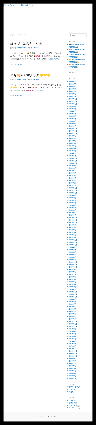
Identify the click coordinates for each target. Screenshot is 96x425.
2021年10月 (73, 222)
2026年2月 (72, 96)
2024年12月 (73, 128)
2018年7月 (72, 304)
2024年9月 (72, 136)
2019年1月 (72, 289)
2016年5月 (72, 368)
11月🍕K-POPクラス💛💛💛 (30, 75)
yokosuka (36, 48)
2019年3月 (72, 284)
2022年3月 (72, 210)
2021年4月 (72, 235)
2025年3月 (72, 121)
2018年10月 (73, 297)
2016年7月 (72, 363)
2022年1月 (72, 215)
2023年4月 (72, 178)
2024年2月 (72, 153)
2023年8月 (72, 168)
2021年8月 (72, 227)
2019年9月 (72, 269)
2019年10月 (73, 267)
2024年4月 (72, 148)
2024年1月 (72, 156)
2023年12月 (73, 158)
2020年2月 (72, 257)
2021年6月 (72, 230)
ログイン (72, 400)
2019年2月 (72, 287)
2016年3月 (72, 373)
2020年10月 (73, 245)
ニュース (72, 389)
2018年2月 (72, 316)
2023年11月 (73, 161)
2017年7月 (72, 334)
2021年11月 (73, 220)
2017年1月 (72, 348)
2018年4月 (72, 311)
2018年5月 (72, 309)
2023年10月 (73, 163)
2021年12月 (73, 217)
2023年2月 (72, 183)
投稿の (73, 403)
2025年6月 (72, 113)
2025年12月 (73, 99)
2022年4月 (72, 207)
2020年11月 (73, 242)
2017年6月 (72, 336)
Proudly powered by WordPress (48, 417)
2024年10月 (73, 133)
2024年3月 (72, 151)
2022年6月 (72, 203)
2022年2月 (72, 212)
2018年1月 (72, 319)
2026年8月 (72, 81)
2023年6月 (72, 173)
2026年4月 (72, 91)
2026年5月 (72, 89)
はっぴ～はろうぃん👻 (26, 43)
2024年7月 (72, 141)
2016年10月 (73, 356)
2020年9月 (72, 247)
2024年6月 (72, 143)
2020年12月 (73, 240)
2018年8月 (72, 301)
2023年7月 (72, 170)
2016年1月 (72, 378)
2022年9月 (72, 195)
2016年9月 (72, 358)
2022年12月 (73, 188)
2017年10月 (73, 326)
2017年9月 (72, 329)
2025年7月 (72, 111)
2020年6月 (72, 252)
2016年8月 (72, 361)
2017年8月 (72, 331)
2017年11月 (73, 324)
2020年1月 (72, 259)
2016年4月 (72, 371)
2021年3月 (72, 237)
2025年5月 (72, 116)
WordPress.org (74, 408)
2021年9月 (72, 225)
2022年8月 (72, 198)
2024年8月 (72, 138)
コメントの (74, 405)
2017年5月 (72, 339)
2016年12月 (73, 351)
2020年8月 (72, 249)
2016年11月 (73, 353)
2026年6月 (72, 86)
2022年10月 (73, 193)
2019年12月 (73, 262)
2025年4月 (72, 119)
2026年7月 (72, 84)
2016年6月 (72, 366)
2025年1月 (72, 126)
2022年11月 (73, 190)
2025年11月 (73, 101)
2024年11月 (73, 131)
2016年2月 (72, 376)
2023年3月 (72, 180)
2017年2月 (72, 346)
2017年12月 (73, 321)
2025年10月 (73, 104)
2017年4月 (72, 341)
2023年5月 (72, 175)
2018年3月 (72, 314)
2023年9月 (72, 165)
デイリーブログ (74, 387)
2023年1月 (72, 185)
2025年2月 (72, 123)
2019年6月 (72, 277)
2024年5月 (72, 146)
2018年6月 (72, 306)
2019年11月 (73, 264)
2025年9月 (72, 106)
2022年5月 (72, 205)
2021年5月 (72, 232)
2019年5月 (72, 279)
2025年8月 (72, 109)
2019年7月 (72, 274)
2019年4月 (72, 282)
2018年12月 (73, 292)
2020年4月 (72, 254)
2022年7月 (72, 200)
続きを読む (55, 58)
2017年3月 (72, 343)
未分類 (20, 64)
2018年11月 (73, 294)
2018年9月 (72, 299)
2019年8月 (72, 272)
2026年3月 (72, 94)
